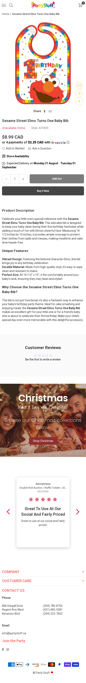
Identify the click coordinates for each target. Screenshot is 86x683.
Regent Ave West (13, 609)
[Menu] (3, 5)
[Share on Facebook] (44, 111)
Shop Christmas (43, 440)
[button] (80, 5)
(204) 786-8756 (53, 605)
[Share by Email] (50, 111)
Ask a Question (41, 148)
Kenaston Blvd (11, 613)
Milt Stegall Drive (12, 605)
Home (5, 13)
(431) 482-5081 (53, 609)
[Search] (11, 5)
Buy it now (43, 190)
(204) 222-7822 (53, 613)
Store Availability (18, 156)
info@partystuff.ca (14, 633)
